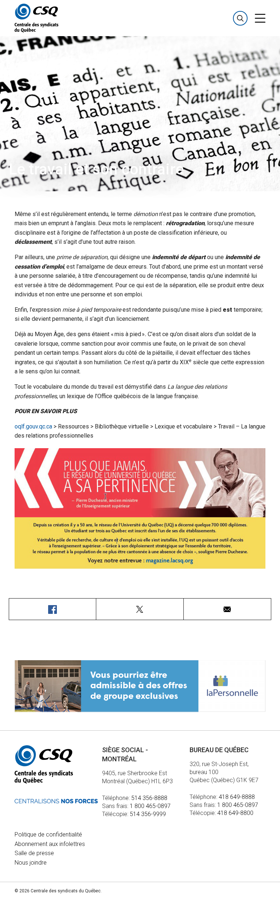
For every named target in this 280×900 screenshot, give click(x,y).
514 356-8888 (149, 798)
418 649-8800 (235, 812)
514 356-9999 (148, 814)
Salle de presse (34, 853)
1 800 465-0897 (150, 806)
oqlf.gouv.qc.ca (33, 426)
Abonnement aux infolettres (50, 844)
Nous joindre (31, 862)
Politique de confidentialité (48, 834)
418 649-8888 (237, 796)
